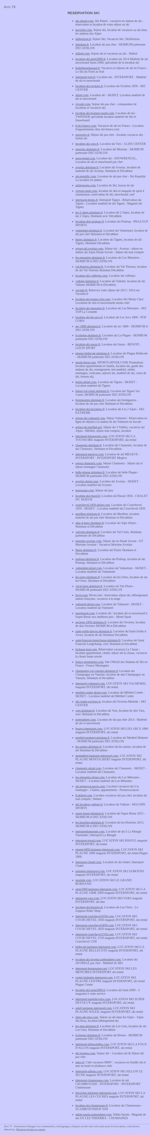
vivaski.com (82, 104)
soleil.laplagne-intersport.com (93, 1008)
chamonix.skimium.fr (88, 445)
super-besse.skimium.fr (89, 813)
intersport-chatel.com (88, 862)
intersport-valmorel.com (90, 683)
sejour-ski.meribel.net (88, 427)
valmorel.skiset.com (87, 604)
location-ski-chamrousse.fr (91, 1105)
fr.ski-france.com (85, 125)
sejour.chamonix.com (88, 463)
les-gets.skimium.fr (86, 1026)
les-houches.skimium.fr (89, 822)
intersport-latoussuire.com (91, 436)
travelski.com (83, 30)
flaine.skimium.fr (85, 550)
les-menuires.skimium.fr (90, 257)
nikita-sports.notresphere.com (93, 1114)
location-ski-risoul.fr (87, 496)
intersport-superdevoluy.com (92, 999)
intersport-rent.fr (85, 77)
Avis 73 (9, 7)
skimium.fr (81, 44)
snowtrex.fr (82, 134)
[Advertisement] (33, 38)
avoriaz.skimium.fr (86, 167)
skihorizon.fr (83, 39)
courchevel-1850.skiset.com (92, 505)
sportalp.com (83, 880)
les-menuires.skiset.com (89, 777)
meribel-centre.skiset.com (91, 692)
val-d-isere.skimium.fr (88, 586)
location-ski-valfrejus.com (91, 275)
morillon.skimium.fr (87, 514)
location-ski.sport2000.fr (90, 59)
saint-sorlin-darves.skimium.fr (93, 631)
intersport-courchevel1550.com (94, 934)
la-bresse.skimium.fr (87, 1035)
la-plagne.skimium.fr (88, 335)
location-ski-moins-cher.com (92, 299)
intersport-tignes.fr (86, 200)
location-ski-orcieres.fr (89, 86)
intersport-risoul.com (88, 840)
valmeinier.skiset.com (88, 568)
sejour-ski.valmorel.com (90, 418)
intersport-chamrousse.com (91, 1080)
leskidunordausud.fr (87, 68)
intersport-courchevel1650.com (94, 916)
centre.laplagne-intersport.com (93, 977)
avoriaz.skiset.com (86, 481)
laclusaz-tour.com (86, 649)
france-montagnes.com (89, 662)
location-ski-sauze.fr (87, 344)
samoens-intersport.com (89, 871)
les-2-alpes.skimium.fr (88, 212)
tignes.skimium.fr (85, 239)
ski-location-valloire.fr (88, 804)
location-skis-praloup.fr (89, 221)
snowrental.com (85, 158)
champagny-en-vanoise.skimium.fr (96, 671)
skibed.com (82, 53)
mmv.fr (79, 1062)
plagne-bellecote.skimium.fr (92, 353)
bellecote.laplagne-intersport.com (95, 947)
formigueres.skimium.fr (89, 400)
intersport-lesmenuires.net (91, 968)
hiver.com (81, 595)
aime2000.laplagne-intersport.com (96, 889)
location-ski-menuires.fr (89, 308)
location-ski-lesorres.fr (89, 907)
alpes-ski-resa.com (86, 1017)
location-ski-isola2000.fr (90, 990)
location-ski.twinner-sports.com (94, 113)
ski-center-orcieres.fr (87, 701)
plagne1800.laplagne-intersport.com (97, 849)
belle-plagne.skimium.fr (89, 472)
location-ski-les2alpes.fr (89, 409)
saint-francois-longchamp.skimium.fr (97, 640)
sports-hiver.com (85, 362)
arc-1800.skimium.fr (87, 326)
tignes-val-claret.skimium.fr (92, 391)
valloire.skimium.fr (86, 281)
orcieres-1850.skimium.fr (90, 622)
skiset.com (81, 95)
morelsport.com (85, 613)
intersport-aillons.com (88, 1071)
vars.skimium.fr (84, 710)
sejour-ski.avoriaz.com (89, 248)
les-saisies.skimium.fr (88, 746)
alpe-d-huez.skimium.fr (89, 523)
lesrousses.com (84, 490)
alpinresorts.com (85, 185)
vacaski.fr (81, 290)
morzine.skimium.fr (87, 149)
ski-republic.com (85, 176)
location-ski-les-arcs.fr (88, 317)
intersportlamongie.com (89, 831)
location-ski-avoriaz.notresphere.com (98, 959)
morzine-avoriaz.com (88, 541)
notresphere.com (85, 719)
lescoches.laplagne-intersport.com (96, 1093)
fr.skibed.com (83, 795)
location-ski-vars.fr (86, 143)
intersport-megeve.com (89, 454)
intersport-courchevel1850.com (94, 925)
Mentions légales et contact (30, 1129)
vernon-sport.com (86, 191)
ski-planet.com (84, 21)
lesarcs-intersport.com (88, 728)
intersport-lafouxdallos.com (92, 1044)
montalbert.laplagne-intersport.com (96, 755)
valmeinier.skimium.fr (88, 230)
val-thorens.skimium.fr (89, 266)
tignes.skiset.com (85, 382)
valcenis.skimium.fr (87, 532)
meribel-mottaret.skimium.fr (92, 737)
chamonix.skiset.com (88, 768)
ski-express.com (85, 1053)
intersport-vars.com (87, 898)
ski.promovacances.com (90, 786)
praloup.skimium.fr (87, 559)
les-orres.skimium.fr (87, 577)
